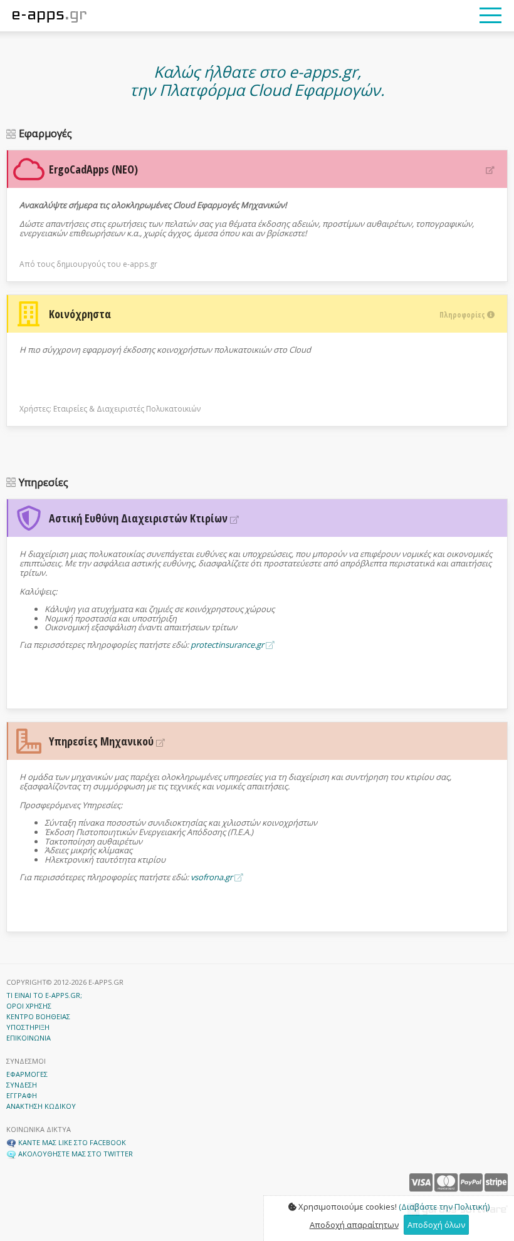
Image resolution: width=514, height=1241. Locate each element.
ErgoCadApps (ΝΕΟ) (93, 169)
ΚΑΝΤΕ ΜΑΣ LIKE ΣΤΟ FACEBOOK (71, 1142)
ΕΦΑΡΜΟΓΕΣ (27, 1074)
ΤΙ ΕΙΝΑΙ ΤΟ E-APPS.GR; (44, 995)
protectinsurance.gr (228, 644)
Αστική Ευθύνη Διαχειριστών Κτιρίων (139, 518)
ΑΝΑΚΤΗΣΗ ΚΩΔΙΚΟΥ (41, 1106)
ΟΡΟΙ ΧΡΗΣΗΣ (28, 1005)
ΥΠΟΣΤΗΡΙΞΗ (28, 1027)
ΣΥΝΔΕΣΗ (21, 1084)
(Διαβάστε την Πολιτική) (444, 1206)
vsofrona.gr (212, 877)
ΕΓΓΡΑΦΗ (21, 1095)
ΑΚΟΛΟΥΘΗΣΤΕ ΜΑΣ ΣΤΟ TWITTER (74, 1153)
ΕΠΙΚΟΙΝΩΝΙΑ (28, 1037)
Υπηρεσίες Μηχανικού (102, 741)
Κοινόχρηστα (268, 313)
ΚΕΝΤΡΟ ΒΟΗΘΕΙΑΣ (38, 1016)
